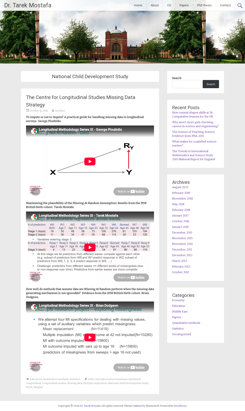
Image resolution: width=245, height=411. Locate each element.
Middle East (180, 311)
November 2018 (182, 198)
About (155, 5)
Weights (38, 387)
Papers (184, 5)
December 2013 (182, 249)
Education (36, 379)
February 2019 (181, 192)
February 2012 (181, 266)
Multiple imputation (95, 383)
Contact (225, 5)
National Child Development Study (128, 383)
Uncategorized (181, 334)
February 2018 (181, 210)
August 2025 (180, 187)
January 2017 (180, 215)
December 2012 (182, 255)
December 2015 (182, 232)
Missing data (74, 383)
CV (169, 5)
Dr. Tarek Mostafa (28, 5)
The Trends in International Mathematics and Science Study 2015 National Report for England (193, 155)
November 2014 (182, 244)
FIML (91, 379)
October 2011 (180, 272)
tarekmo (60, 110)
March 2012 (179, 260)
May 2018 (178, 204)
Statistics (75, 379)
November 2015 (182, 238)
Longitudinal (33, 383)
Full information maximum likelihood (117, 379)
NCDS (29, 387)
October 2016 (180, 221)
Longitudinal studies (54, 383)
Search (176, 78)
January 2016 (180, 226)
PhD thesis (204, 5)
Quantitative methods (55, 379)
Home (138, 5)
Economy (178, 300)
